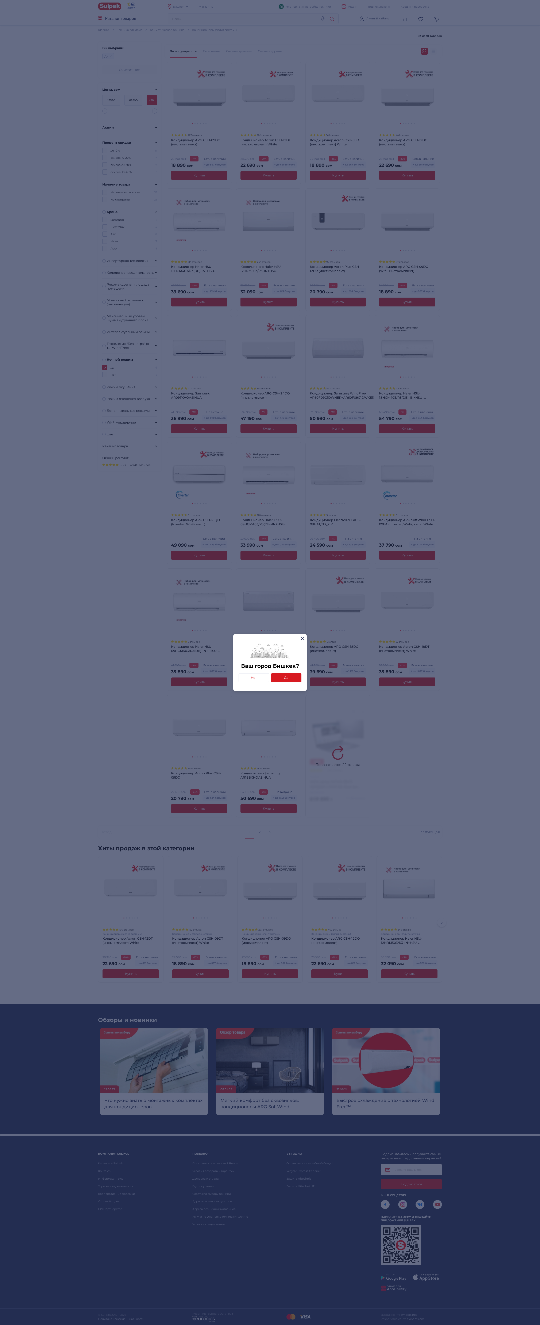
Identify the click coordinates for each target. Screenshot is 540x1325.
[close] (302, 638)
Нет (254, 678)
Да (286, 678)
